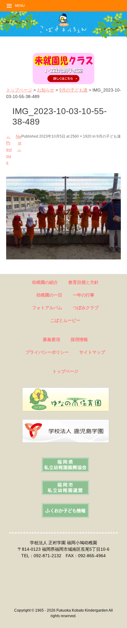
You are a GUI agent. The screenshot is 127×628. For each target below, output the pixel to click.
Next (18, 143)
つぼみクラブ (86, 307)
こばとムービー (65, 320)
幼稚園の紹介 (45, 282)
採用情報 (79, 339)
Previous (9, 149)
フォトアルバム (47, 307)
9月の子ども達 (73, 90)
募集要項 (51, 339)
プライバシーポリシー (47, 352)
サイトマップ (92, 352)
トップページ (19, 90)
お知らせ (45, 90)
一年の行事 (83, 295)
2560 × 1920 (81, 136)
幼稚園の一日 (49, 295)
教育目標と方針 (83, 282)
